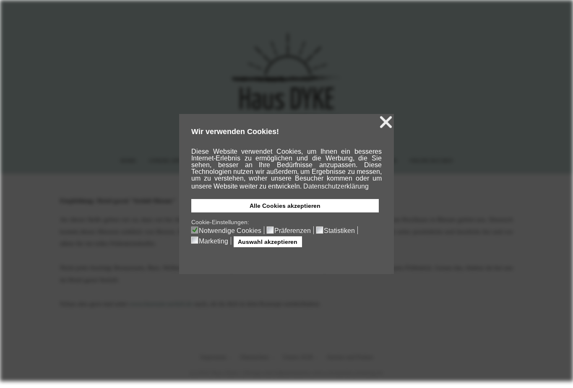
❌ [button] (386, 122)
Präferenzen (292, 231)
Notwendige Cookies (230, 231)
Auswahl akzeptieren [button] (267, 241)
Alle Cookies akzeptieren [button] (285, 205)
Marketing (213, 241)
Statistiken (339, 231)
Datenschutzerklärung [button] (336, 186)
